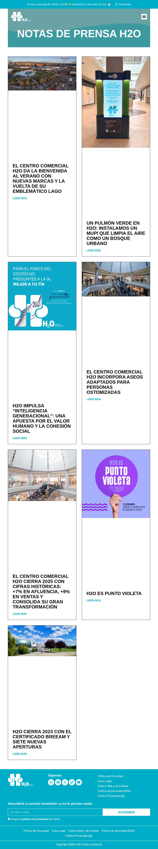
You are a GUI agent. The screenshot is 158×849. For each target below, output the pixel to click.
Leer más (20, 198)
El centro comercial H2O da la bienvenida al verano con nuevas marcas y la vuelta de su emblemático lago (40, 178)
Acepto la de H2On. (35, 819)
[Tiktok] (72, 782)
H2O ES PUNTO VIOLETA (114, 593)
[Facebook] (58, 782)
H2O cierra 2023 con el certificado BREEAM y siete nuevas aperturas (42, 739)
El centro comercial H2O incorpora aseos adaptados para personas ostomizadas (115, 382)
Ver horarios (125, 4)
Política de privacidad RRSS (114, 791)
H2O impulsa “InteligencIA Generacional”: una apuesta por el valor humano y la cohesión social (42, 418)
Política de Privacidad (110, 776)
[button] (144, 16)
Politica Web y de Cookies (113, 786)
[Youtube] (79, 782)
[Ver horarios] (116, 4)
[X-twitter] (65, 782)
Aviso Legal (104, 781)
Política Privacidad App (111, 795)
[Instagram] (51, 782)
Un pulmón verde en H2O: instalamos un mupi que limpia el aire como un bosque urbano (116, 233)
